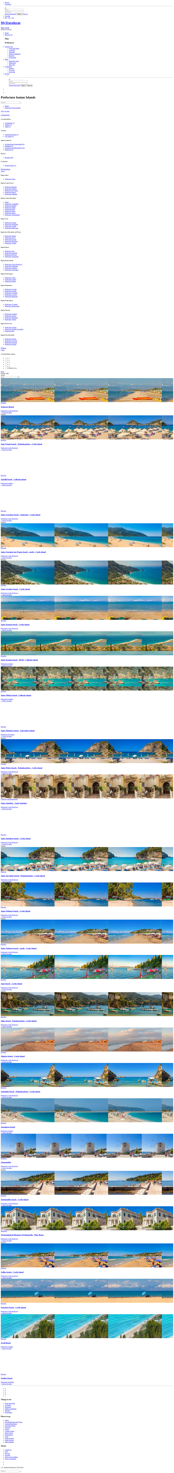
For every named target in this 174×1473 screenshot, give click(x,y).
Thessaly (7, 1427)
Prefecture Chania (10, 223)
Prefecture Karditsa (11, 314)
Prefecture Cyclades (11, 304)
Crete (6, 1436)
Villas (8, 127)
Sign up (25, 14)
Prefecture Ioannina (11, 253)
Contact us (8, 1450)
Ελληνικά (12, 72)
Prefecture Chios (10, 278)
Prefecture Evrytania (11, 190)
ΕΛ (13, 18)
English (11, 68)
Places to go (8, 35)
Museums (9, 150)
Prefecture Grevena (11, 341)
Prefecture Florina (10, 339)
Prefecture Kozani (10, 344)
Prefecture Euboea (11, 189)
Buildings (9, 146)
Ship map (12, 65)
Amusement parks (12, 134)
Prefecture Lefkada (11, 268)
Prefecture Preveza (11, 255)
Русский (12, 70)
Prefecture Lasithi (10, 226)
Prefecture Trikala (10, 319)
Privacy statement (10, 1459)
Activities (12, 50)
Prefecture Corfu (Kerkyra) (13, 264)
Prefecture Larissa (10, 316)
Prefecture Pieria (10, 211)
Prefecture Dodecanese (12, 306)
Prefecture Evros (10, 238)
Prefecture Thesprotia (11, 256)
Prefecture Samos (10, 281)
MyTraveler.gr (11, 23)
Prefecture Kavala (10, 239)
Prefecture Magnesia (11, 318)
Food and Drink (14, 48)
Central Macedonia (11, 1424)
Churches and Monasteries (15, 148)
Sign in (7, 2)
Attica (7, 1420)
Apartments (9, 123)
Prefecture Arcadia (11, 289)
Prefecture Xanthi (10, 243)
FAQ (6, 1451)
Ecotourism (12, 57)
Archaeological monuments (14, 144)
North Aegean (9, 1438)
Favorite (7, 16)
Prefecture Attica (10, 179)
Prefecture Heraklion (11, 224)
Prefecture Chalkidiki (11, 204)
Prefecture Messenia (11, 296)
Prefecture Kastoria (11, 342)
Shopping (12, 52)
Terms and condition (11, 1457)
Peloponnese (9, 1435)
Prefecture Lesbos (10, 279)
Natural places (10, 165)
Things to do (9, 47)
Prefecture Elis (9, 331)
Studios (8, 125)
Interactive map (14, 61)
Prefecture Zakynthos (11, 270)
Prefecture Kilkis (10, 207)
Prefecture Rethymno (11, 228)
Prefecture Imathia (10, 206)
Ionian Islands (9, 1442)
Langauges (8, 66)
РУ (9, 18)
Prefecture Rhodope (11, 241)
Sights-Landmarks (14, 54)
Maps (6, 59)
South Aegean (9, 1440)
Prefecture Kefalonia (11, 266)
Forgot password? (10, 14)
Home (7, 33)
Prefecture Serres (10, 213)
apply (2, 372)
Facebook (8, 4)
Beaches (11, 56)
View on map (5, 111)
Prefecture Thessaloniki (12, 215)
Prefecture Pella (10, 209)
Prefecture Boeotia (11, 187)
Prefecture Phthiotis (11, 194)
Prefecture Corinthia (11, 293)
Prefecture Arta (9, 251)
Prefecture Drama (10, 236)
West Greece (9, 1433)
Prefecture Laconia (11, 295)
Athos (7, 202)
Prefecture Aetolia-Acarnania (14, 329)
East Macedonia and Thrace (14, 1422)
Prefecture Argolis (10, 291)
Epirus (7, 1429)
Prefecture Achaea (10, 327)
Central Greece (9, 1431)
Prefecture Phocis (10, 192)
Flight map (12, 63)
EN (6, 18)
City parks (9, 136)
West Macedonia (10, 1426)
